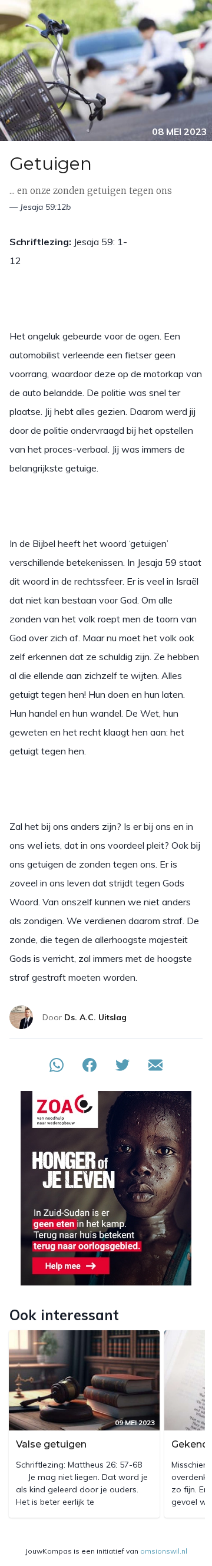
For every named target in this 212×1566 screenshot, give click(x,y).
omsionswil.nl (163, 1551)
